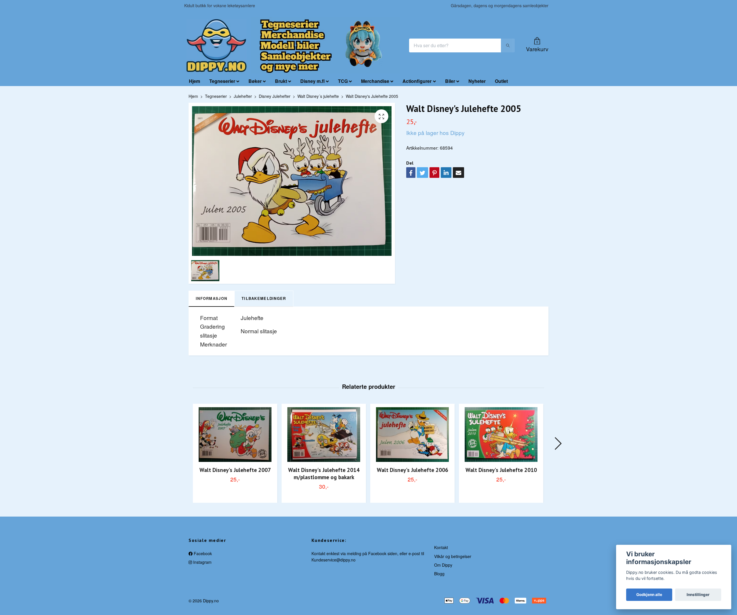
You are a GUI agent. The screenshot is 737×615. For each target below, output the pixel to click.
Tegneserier (222, 81)
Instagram (202, 562)
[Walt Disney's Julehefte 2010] (501, 434)
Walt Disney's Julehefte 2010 (501, 469)
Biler (450, 81)
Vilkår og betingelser (452, 556)
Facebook (202, 553)
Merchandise (375, 81)
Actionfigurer (417, 81)
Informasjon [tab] (211, 298)
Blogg (439, 573)
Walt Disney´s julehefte (318, 96)
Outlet (501, 81)
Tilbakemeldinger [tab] (264, 298)
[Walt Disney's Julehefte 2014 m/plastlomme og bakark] (323, 434)
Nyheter (477, 81)
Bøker (255, 81)
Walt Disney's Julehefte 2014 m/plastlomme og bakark (324, 473)
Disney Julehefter (274, 96)
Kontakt (441, 547)
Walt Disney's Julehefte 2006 (412, 469)
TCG (343, 81)
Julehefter (243, 96)
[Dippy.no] (216, 45)
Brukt (281, 81)
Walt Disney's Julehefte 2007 (235, 469)
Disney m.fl (312, 81)
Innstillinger (698, 594)
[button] (558, 443)
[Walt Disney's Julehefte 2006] (412, 434)
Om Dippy (443, 565)
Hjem (194, 81)
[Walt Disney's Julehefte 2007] (235, 434)
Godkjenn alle (649, 594)
